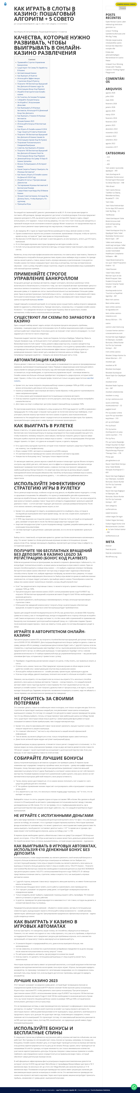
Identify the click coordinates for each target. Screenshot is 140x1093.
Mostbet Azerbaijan (113, 369)
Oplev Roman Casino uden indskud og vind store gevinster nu (116, 24)
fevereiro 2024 (111, 118)
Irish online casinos (113, 352)
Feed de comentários (114, 553)
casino (108, 323)
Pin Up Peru (110, 438)
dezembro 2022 (112, 129)
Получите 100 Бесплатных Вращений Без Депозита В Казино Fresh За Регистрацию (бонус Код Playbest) (32, 153)
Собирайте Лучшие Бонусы (28, 100)
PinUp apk (110, 457)
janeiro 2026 (110, 107)
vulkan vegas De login (114, 516)
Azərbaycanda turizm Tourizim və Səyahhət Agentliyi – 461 (114, 293)
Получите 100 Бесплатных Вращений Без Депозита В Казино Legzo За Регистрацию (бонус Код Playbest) (32, 86)
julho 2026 (110, 96)
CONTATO (109, 4)
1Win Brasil (110, 186)
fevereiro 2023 (111, 122)
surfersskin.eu (111, 509)
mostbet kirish (111, 382)
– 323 (108, 157)
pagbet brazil (111, 409)
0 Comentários (62, 24)
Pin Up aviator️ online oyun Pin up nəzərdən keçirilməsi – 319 (114, 415)
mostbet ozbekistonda (114, 392)
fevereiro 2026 (111, 103)
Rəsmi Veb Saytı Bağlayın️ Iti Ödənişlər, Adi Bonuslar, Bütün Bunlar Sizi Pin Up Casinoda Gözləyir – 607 (115, 496)
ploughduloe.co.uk (113, 460)
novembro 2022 (112, 132)
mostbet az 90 (111, 365)
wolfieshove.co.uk (112, 536)
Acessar (109, 546)
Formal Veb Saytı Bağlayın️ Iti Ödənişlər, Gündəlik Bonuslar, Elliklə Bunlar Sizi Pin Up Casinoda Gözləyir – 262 (115, 342)
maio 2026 (110, 100)
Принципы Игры (24, 204)
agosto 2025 (110, 111)
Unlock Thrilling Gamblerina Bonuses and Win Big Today (115, 34)
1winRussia (110, 215)
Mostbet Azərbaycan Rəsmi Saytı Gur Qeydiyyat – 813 (116, 375)
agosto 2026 (110, 93)
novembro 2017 (112, 147)
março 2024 (110, 114)
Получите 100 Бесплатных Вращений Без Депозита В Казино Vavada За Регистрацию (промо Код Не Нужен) (32, 137)
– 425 (108, 164)
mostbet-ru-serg (112, 395)
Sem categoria (51, 24)
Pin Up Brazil (111, 425)
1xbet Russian (111, 269)
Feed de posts (111, 549)
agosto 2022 (110, 143)
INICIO (86, 4)
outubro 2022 (111, 136)
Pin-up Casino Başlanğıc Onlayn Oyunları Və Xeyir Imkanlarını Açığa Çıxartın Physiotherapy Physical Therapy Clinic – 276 (115, 447)
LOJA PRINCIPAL (97, 4)
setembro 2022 (111, 140)
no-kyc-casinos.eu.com (114, 399)
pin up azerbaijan (112, 422)
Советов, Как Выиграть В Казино (30, 148)
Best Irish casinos (112, 299)
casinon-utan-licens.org (115, 327)
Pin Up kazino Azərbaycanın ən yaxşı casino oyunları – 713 (114, 432)
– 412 (108, 161)
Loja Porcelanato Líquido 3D (66, 1090)
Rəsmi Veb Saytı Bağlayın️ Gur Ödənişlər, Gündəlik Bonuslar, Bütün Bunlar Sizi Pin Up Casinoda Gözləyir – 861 (115, 481)
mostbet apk (110, 362)
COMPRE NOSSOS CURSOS (126, 4)
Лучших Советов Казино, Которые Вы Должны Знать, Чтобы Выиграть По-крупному (32, 198)
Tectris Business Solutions (100, 1090)
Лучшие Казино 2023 (25, 121)
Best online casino (113, 303)
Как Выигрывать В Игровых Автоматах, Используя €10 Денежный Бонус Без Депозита (32, 110)
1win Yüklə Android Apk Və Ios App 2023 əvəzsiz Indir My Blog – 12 (115, 208)
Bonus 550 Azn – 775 (114, 319)
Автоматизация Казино (26, 73)
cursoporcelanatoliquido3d (25, 24)
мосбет (40, 299)
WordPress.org (111, 556)
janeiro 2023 (110, 125)
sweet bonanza (111, 513)
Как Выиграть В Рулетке (27, 76)
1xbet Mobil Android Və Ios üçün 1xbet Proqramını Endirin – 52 (116, 263)
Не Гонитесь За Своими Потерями (31, 97)
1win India (109, 202)
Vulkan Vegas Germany (114, 520)
